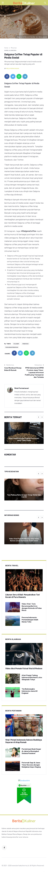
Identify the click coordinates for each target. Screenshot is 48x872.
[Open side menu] (3, 3)
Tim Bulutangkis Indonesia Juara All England (29, 691)
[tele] (25, 76)
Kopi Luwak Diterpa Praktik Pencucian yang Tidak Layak (24, 439)
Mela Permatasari (12, 68)
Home (6, 48)
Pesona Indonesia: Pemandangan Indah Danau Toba (30, 619)
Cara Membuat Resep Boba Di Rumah (12, 369)
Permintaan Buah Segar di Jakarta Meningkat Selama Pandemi (31, 751)
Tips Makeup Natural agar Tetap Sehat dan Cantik (24, 496)
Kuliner (16, 343)
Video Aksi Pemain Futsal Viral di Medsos (23, 668)
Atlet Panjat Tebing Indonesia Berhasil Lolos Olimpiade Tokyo (32, 677)
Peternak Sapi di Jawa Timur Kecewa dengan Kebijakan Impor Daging (31, 764)
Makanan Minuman (11, 347)
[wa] (19, 76)
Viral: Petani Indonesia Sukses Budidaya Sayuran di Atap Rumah (23, 741)
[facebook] (6, 76)
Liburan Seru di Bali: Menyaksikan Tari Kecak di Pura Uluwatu (22, 595)
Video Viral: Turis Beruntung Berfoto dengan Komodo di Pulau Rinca (32, 607)
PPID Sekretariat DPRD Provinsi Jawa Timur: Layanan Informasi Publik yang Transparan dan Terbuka (34, 372)
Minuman (14, 48)
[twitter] (13, 76)
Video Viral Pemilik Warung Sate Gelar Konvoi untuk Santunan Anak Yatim (24, 540)
